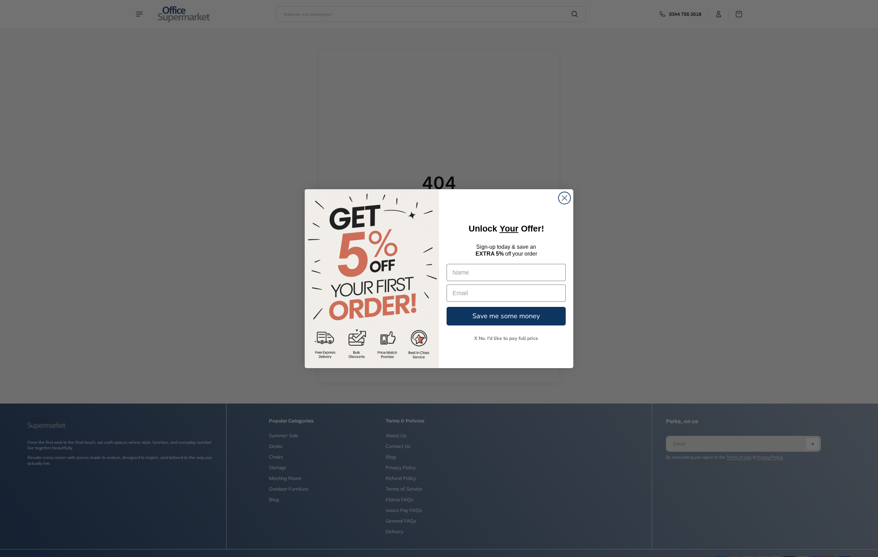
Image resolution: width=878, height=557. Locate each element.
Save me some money (506, 316)
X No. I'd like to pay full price (506, 338)
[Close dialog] (564, 198)
